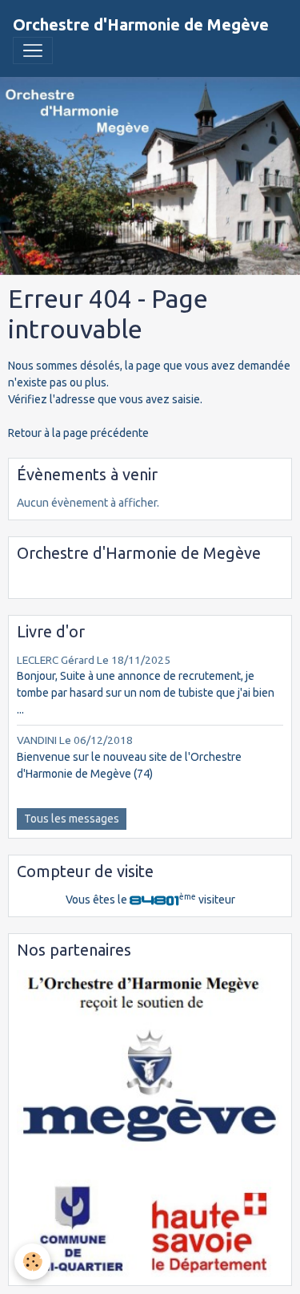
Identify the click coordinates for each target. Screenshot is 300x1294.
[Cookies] (32, 1261)
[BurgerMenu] (33, 50)
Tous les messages (71, 818)
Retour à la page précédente (78, 433)
